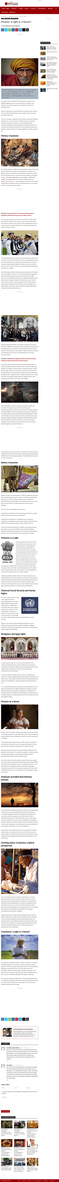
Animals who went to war (52, 51)
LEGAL (28, 1165)
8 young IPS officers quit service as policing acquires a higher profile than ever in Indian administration (32, 1151)
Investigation (11, 16)
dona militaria (10, 181)
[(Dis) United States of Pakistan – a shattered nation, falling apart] (43, 71)
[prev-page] (2, 1175)
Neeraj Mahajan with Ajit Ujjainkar (11, 26)
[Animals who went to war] (43, 53)
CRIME (28, 1146)
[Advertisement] (40, 3)
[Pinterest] (16, 29)
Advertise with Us (38, 1180)
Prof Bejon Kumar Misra (13, 1048)
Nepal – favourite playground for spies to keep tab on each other (51, 48)
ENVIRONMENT (42, 8)
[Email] (23, 29)
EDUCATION (5, 12)
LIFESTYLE (33, 8)
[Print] (27, 29)
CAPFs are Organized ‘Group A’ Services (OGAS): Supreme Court (52, 58)
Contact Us (51, 1180)
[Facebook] (2, 29)
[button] (56, 8)
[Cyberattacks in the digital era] (43, 90)
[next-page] (4, 1175)
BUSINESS (14, 8)
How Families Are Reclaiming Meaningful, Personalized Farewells (6, 1168)
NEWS (7, 8)
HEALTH (27, 8)
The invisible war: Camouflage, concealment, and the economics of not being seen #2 (19, 1132)
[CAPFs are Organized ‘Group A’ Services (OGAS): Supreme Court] (43, 58)
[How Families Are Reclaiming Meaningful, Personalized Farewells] (6, 1162)
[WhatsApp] (9, 29)
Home (3, 8)
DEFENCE (21, 8)
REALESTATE (12, 12)
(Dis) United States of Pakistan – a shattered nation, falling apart (51, 71)
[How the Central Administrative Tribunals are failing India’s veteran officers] (32, 1162)
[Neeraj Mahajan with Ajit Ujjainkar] (7, 1032)
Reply (7, 1060)
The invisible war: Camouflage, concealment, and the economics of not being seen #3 (6, 1132)
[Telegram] (20, 29)
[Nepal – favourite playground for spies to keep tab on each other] (43, 48)
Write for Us (30, 1180)
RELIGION (50, 8)
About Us (24, 1180)
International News (14, 18)
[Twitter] (6, 29)
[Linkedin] (13, 29)
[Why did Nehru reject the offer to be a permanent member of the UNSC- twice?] (43, 64)
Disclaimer (45, 1180)
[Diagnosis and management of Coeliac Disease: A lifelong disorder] (43, 83)
